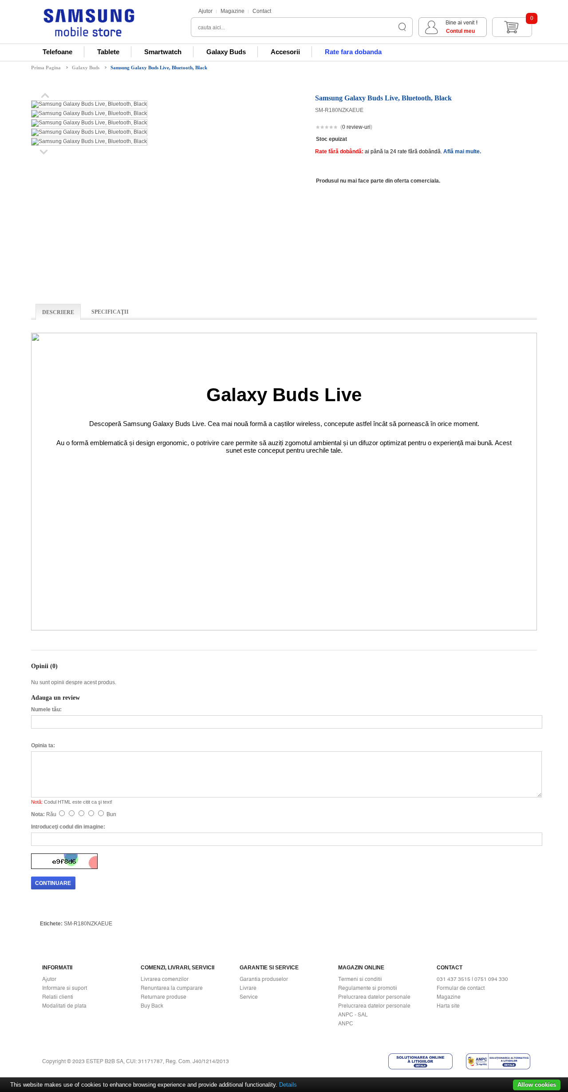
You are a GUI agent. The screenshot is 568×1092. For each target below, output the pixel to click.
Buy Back (152, 1005)
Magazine (233, 11)
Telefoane (57, 52)
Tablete (108, 52)
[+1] (515, 128)
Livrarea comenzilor (165, 979)
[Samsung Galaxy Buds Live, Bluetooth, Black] (89, 104)
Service (249, 997)
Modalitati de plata (64, 1005)
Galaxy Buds (226, 52)
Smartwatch (162, 52)
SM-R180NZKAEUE (88, 924)
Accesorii (285, 52)
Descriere (58, 312)
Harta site (448, 1005)
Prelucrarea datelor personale (374, 997)
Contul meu (460, 31)
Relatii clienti (57, 997)
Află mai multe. (462, 151)
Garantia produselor (264, 979)
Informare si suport (64, 988)
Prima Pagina (46, 67)
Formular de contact (461, 988)
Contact (261, 11)
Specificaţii (110, 312)
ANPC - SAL (353, 1014)
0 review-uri (356, 127)
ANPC (345, 1023)
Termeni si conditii (360, 979)
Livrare (248, 988)
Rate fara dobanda (353, 52)
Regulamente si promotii (367, 988)
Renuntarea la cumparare (172, 988)
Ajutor (205, 11)
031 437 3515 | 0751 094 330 (472, 979)
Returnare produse (163, 997)
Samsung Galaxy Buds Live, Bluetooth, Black (158, 67)
